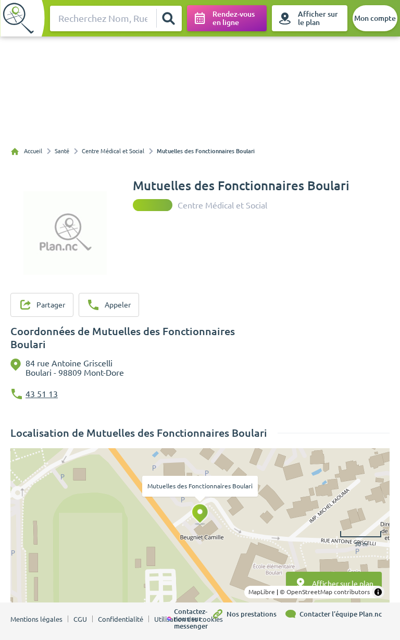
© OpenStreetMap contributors (325, 591)
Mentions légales (36, 619)
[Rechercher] (169, 18)
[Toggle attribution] (378, 592)
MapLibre (261, 591)
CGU (80, 619)
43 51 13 (42, 394)
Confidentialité (120, 619)
